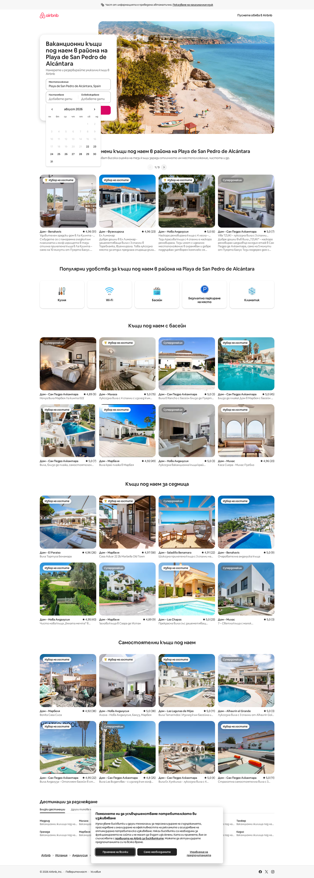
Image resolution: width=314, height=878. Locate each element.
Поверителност (76, 871)
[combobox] (78, 86)
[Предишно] (150, 167)
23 (94, 146)
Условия (96, 871)
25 (58, 154)
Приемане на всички (115, 852)
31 (51, 161)
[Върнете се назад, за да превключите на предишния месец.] (52, 109)
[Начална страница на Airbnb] (49, 15)
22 (87, 146)
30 (94, 154)
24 (51, 154)
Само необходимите (157, 852)
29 (87, 154)
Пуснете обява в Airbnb (254, 15)
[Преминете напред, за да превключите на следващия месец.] (94, 109)
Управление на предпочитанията (199, 853)
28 (80, 154)
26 (66, 154)
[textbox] (62, 99)
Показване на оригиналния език (193, 4)
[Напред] (164, 167)
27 (73, 154)
